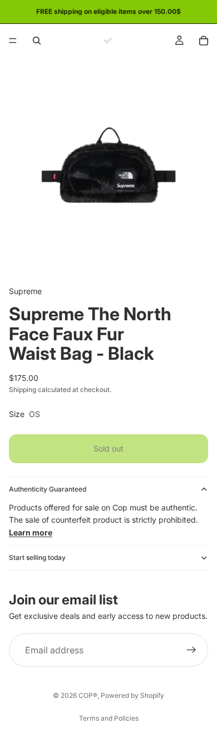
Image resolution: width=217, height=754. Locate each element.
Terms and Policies (109, 718)
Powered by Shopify (132, 695)
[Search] (36, 40)
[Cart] (203, 40)
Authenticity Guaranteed (47, 489)
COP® (87, 695)
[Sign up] (191, 650)
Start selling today (37, 557)
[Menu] (13, 40)
